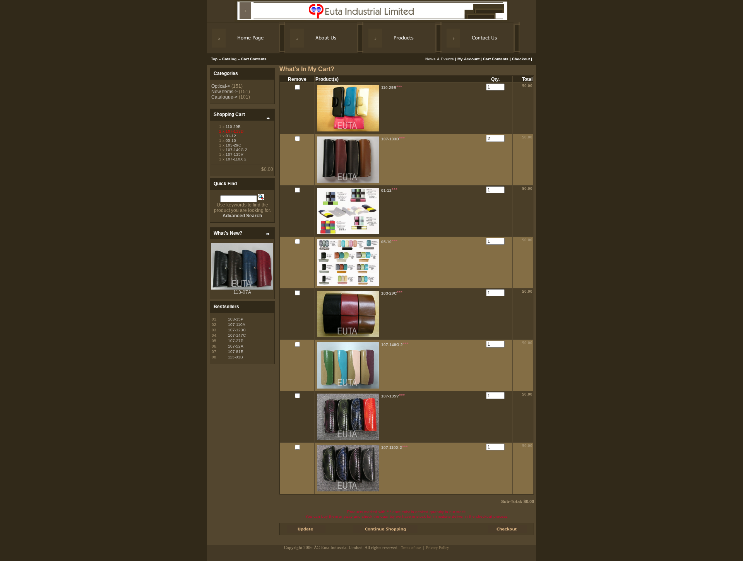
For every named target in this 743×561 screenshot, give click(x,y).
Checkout (521, 59)
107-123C (237, 330)
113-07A (242, 292)
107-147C (237, 335)
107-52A (235, 346)
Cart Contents (254, 59)
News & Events (440, 59)
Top (214, 59)
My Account (468, 59)
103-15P (235, 319)
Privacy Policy (437, 548)
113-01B (235, 357)
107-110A (236, 324)
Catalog (229, 59)
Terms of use (411, 548)
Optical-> (220, 86)
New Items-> (224, 91)
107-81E (235, 352)
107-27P (235, 341)
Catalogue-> (224, 97)
